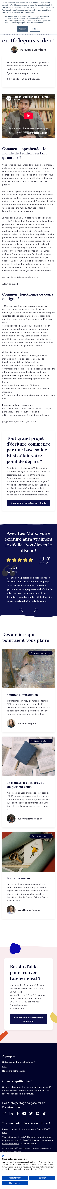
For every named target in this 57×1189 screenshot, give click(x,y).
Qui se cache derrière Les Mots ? (18, 1062)
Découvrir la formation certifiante (28, 503)
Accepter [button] (22, 29)
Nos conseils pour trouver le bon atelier (28, 1019)
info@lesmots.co (20, 1005)
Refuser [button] (35, 29)
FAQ (4, 1066)
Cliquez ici (7, 1087)
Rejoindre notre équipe (13, 1070)
